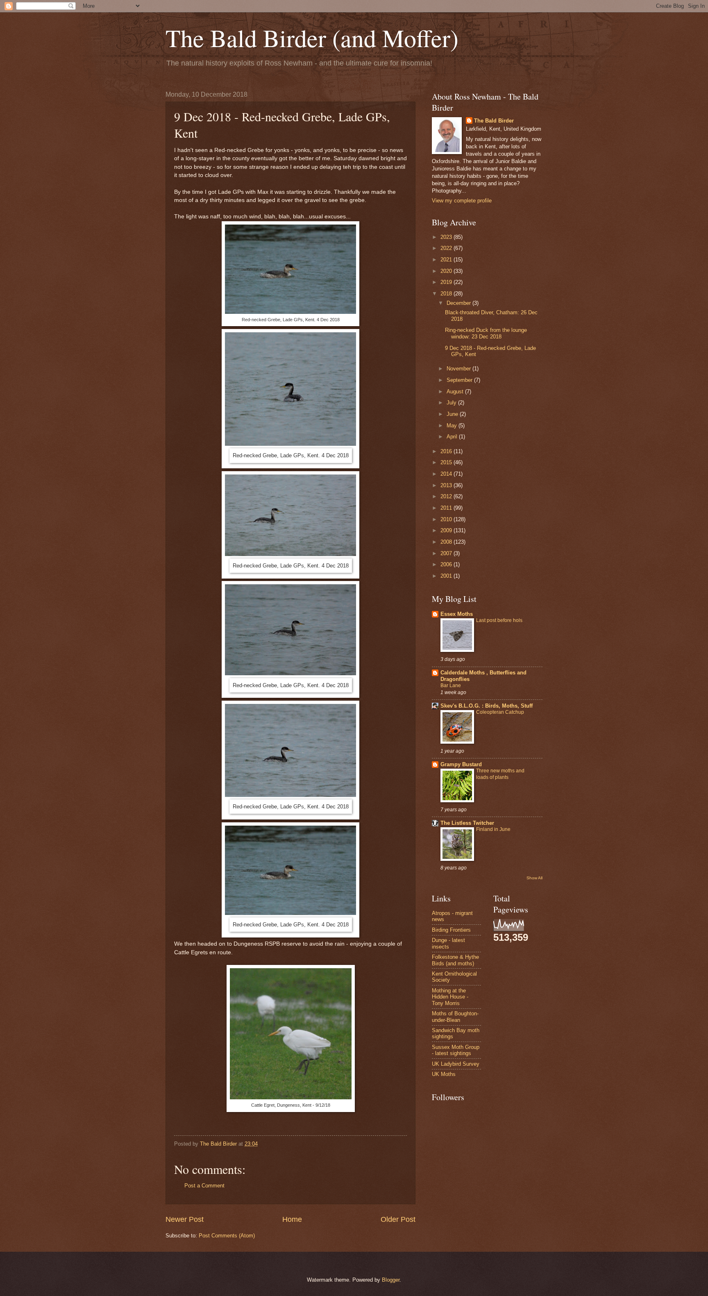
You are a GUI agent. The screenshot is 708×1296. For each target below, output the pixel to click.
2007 (447, 553)
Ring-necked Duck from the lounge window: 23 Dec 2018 (486, 333)
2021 (447, 259)
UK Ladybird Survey (455, 1064)
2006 (447, 564)
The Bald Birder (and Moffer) (312, 37)
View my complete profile (462, 200)
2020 (447, 271)
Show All (534, 878)
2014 (447, 474)
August (456, 391)
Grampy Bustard (461, 764)
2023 (447, 237)
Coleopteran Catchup (500, 712)
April (453, 437)
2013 (447, 485)
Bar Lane (450, 685)
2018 (447, 294)
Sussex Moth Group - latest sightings (455, 1050)
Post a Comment (204, 1186)
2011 (447, 508)
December (459, 303)
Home (292, 1219)
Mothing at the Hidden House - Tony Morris (450, 996)
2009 (447, 530)
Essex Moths (456, 614)
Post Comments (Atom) (227, 1235)
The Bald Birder (494, 121)
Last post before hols (499, 620)
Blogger (390, 1280)
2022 (447, 248)
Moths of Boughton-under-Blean (455, 1016)
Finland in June (493, 829)
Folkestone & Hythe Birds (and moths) (455, 960)
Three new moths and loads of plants (500, 774)
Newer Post (185, 1219)
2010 (447, 519)
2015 (447, 462)
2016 (447, 451)
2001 (447, 576)
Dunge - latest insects (448, 943)
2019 (447, 282)
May (452, 425)
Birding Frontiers (451, 930)
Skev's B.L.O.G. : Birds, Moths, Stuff (486, 706)
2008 (447, 542)
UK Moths (444, 1074)
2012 (447, 496)
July (452, 402)
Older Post (398, 1219)
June (453, 414)
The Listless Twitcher (467, 823)
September (460, 380)
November (459, 368)
